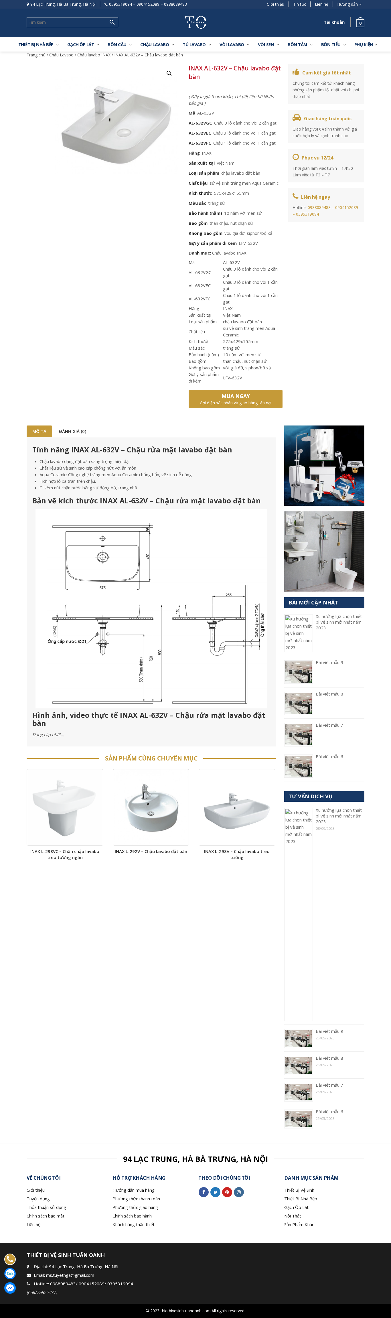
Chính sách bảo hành (132, 1216)
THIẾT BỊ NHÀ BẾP (36, 44)
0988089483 (175, 4)
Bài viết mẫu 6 (329, 756)
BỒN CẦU (117, 44)
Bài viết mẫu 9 (329, 662)
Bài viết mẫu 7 (329, 725)
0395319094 (120, 4)
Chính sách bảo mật (45, 1216)
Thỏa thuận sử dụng (46, 1207)
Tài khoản (334, 22)
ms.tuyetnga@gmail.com (70, 1275)
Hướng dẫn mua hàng (133, 1190)
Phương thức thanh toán (136, 1198)
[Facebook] (204, 1192)
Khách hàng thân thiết (133, 1224)
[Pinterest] (227, 1192)
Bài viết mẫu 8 (329, 694)
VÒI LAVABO (232, 44)
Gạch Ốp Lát (296, 1207)
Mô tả (39, 431)
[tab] (39, 431)
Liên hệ (321, 4)
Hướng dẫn (347, 4)
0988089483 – (321, 207)
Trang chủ (36, 55)
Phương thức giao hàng (135, 1207)
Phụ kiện (363, 44)
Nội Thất (292, 1216)
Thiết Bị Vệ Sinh (299, 1190)
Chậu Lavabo (154, 44)
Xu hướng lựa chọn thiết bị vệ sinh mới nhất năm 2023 (339, 622)
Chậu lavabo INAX (93, 55)
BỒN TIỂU (331, 44)
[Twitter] (215, 1192)
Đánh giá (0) (72, 431)
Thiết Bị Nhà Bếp (300, 1198)
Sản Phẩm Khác (299, 1224)
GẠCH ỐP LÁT (80, 44)
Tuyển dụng (38, 1198)
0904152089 (148, 4)
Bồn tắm (297, 44)
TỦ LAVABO (194, 44)
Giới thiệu (275, 4)
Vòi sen (266, 44)
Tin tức (299, 4)
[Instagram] (239, 1192)
